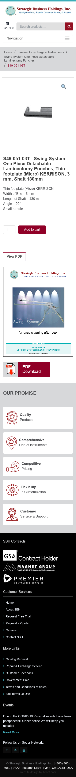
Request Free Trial (18, 616)
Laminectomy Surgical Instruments (41, 52)
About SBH (13, 609)
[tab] (14, 256)
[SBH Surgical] (38, 10)
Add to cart (32, 229)
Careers (11, 630)
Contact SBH (14, 637)
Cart (9, 28)
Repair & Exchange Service (24, 666)
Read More (11, 732)
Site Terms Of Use (18, 694)
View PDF (14, 256)
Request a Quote (17, 623)
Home (8, 52)
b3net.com (49, 772)
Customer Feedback (19, 673)
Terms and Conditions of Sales (26, 687)
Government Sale (17, 680)
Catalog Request (17, 659)
